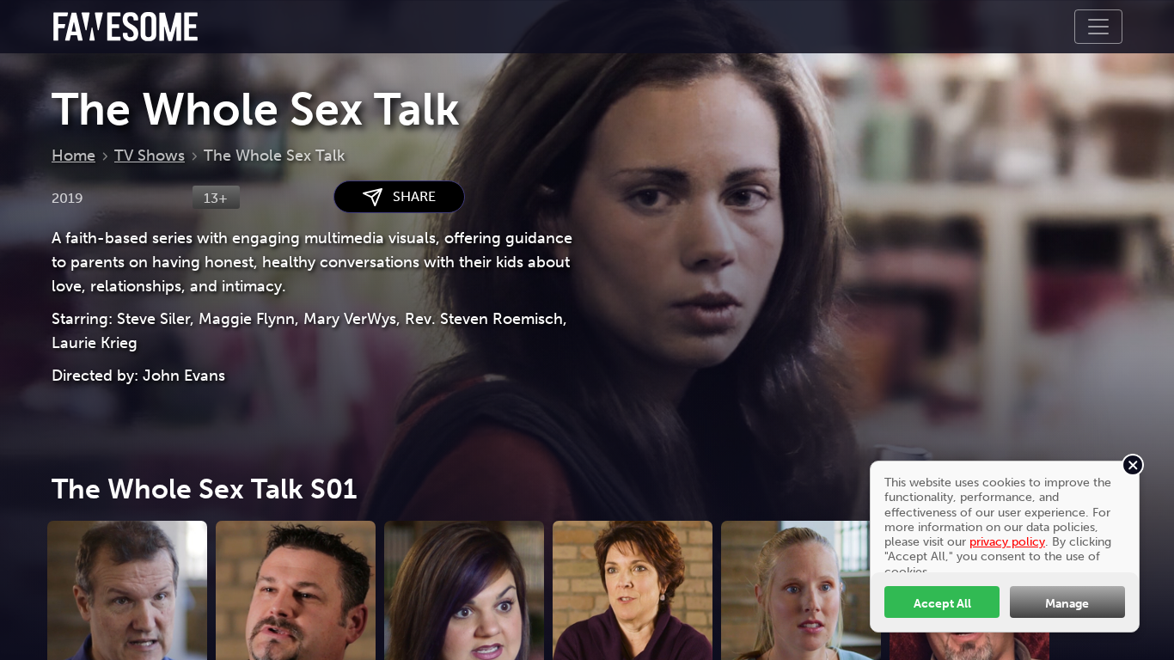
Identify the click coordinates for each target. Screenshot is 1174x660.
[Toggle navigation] (1098, 26)
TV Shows (149, 155)
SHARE (409, 196)
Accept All (942, 603)
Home (73, 155)
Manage (1067, 603)
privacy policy (1007, 541)
